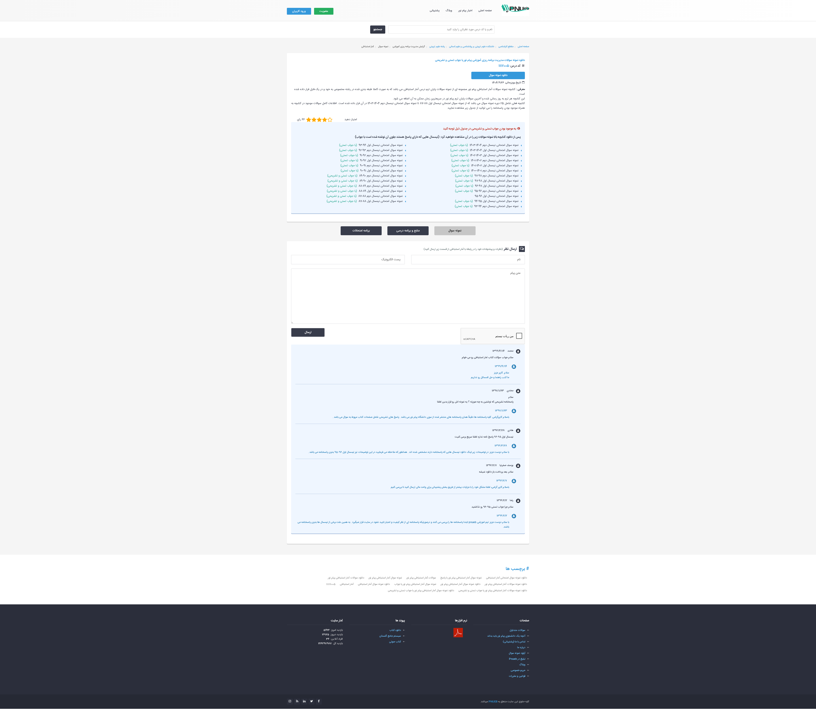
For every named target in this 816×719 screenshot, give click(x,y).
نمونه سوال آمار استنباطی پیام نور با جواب (415, 584)
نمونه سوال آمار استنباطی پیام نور (385, 578)
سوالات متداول (517, 630)
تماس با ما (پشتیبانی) (514, 642)
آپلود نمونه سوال (517, 653)
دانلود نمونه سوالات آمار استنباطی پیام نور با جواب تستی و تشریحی (492, 590)
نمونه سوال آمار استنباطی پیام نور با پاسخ (461, 578)
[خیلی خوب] (324, 119)
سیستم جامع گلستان (390, 636)
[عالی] (329, 119)
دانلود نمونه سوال (498, 75)
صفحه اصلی (485, 10)
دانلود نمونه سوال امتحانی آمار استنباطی (506, 578)
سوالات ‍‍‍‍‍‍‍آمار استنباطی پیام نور (421, 578)
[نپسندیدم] (314, 119)
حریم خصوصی (518, 670)
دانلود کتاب (395, 630)
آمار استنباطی (347, 584)
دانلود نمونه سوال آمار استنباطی (374, 584)
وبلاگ (449, 10)
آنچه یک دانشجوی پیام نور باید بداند (506, 636)
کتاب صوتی (395, 642)
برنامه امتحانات (361, 230)
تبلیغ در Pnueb (517, 659)
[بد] (308, 119)
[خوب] (319, 119)
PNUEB (493, 701)
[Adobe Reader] (458, 632)
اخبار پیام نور (465, 10)
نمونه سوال (454, 230)
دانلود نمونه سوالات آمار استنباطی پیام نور (506, 584)
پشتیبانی (435, 10)
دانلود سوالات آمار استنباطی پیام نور (346, 578)
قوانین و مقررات (517, 676)
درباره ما (521, 647)
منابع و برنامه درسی (408, 230)
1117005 (331, 584)
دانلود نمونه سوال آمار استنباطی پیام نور (460, 584)
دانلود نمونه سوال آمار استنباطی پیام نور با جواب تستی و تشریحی (421, 590)
